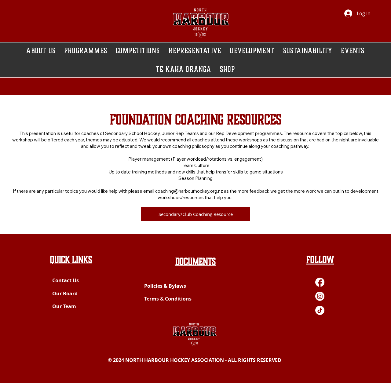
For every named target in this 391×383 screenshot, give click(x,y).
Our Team (64, 306)
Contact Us (65, 280)
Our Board (65, 293)
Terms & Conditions (168, 298)
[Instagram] (319, 296)
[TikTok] (319, 310)
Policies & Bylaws (165, 286)
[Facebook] (319, 282)
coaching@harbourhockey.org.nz (189, 191)
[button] (252, 50)
